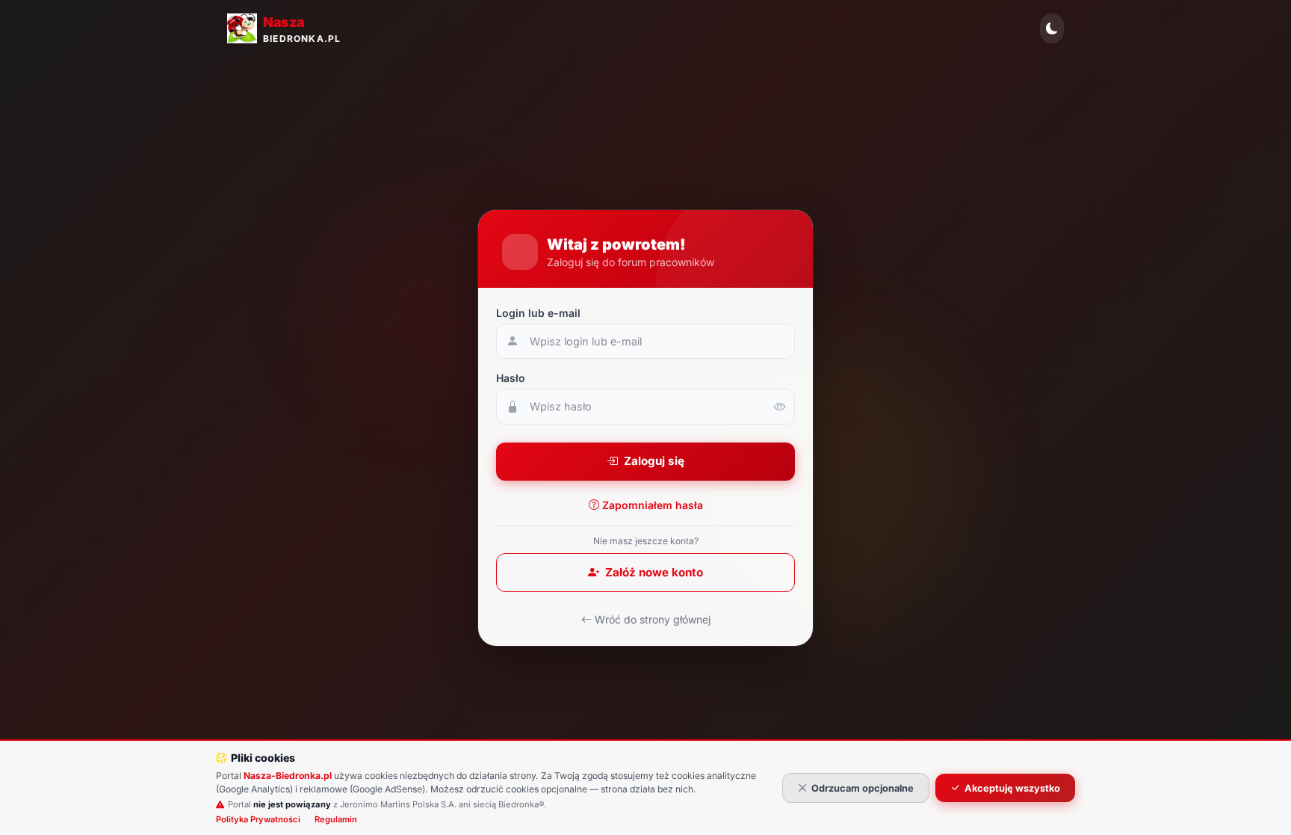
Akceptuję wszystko (1012, 788)
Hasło (510, 378)
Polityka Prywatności (258, 819)
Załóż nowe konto (654, 572)
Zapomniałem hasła (652, 505)
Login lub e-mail (538, 312)
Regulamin (336, 819)
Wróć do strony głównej (652, 619)
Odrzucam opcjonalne (862, 788)
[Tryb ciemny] (1052, 28)
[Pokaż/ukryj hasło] (780, 407)
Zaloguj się (654, 461)
